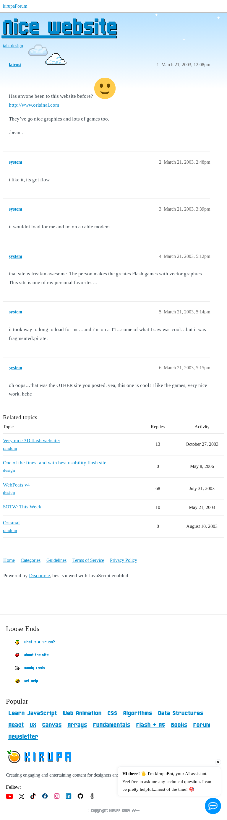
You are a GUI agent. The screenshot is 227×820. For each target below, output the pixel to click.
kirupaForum (15, 6)
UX (33, 725)
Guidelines (56, 560)
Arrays (77, 725)
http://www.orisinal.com (34, 105)
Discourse (39, 575)
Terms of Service (88, 560)
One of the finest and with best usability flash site (54, 463)
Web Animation (82, 713)
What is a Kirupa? (39, 642)
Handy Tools (34, 668)
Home (9, 560)
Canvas (51, 725)
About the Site (36, 655)
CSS (112, 713)
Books (179, 725)
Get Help (31, 681)
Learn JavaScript (32, 713)
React (16, 725)
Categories (30, 560)
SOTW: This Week (22, 507)
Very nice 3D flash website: (31, 440)
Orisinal (11, 522)
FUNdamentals (111, 725)
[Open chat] (213, 806)
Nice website (58, 28)
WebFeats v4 (16, 485)
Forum (201, 725)
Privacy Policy (123, 560)
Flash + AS (150, 725)
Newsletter (23, 737)
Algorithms (137, 713)
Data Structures (180, 713)
